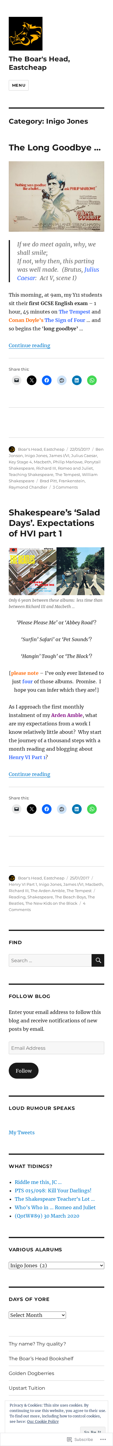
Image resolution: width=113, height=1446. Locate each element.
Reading (17, 896)
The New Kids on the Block (51, 903)
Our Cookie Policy (43, 1421)
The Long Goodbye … (55, 147)
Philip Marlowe (68, 461)
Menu (18, 85)
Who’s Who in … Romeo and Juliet (55, 1207)
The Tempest (67, 474)
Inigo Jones (36, 455)
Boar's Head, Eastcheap (41, 449)
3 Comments (65, 487)
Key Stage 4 (20, 461)
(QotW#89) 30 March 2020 (47, 1216)
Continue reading (29, 345)
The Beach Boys (70, 896)
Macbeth (42, 461)
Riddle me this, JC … (38, 1182)
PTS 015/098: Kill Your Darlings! (53, 1191)
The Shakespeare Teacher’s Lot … (55, 1199)
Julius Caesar (84, 455)
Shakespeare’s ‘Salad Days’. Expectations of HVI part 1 (54, 523)
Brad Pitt (48, 480)
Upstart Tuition (27, 1388)
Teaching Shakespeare (31, 474)
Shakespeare (40, 896)
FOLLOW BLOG (29, 996)
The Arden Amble (47, 890)
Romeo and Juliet (75, 468)
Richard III (46, 468)
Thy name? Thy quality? (37, 1344)
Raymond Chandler (28, 487)
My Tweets (22, 1132)
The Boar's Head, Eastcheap (39, 63)
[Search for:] (50, 960)
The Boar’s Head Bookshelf (41, 1358)
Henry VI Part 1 (23, 884)
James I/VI (59, 455)
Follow (24, 1071)
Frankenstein (72, 480)
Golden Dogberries (31, 1373)
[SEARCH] (98, 960)
